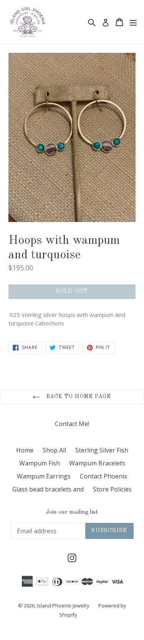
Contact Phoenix (103, 476)
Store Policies (112, 489)
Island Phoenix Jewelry (64, 605)
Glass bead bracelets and (48, 489)
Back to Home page (77, 396)
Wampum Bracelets (97, 463)
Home (24, 450)
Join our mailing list (72, 512)
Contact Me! (72, 424)
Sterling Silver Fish (101, 450)
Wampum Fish (39, 463)
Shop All (54, 450)
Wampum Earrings (44, 476)
